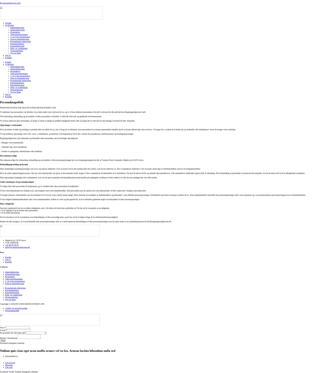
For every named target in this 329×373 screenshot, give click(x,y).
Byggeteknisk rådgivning (20, 41)
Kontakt (8, 58)
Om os (8, 55)
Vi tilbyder (9, 25)
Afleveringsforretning (19, 35)
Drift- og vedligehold (18, 48)
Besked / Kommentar (8, 338)
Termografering (16, 51)
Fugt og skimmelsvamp (19, 39)
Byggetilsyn (15, 32)
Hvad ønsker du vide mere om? (12, 333)
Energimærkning (17, 44)
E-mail (3, 330)
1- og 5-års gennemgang (20, 37)
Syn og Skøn (15, 53)
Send (3, 341)
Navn (3, 328)
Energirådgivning (17, 46)
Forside (8, 23)
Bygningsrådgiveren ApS (10, 3)
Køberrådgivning (17, 28)
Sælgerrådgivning (17, 30)
